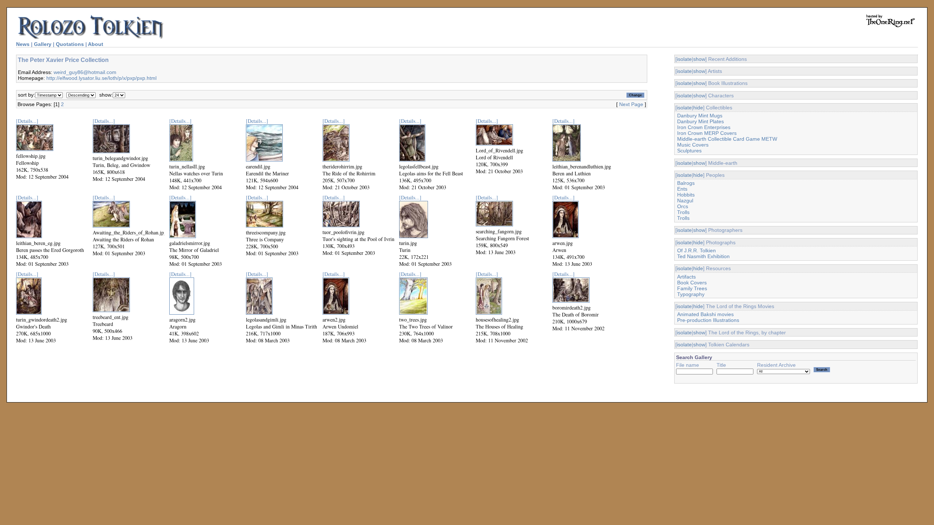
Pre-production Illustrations (708, 320)
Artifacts (686, 277)
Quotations (70, 44)
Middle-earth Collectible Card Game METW (727, 139)
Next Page (631, 104)
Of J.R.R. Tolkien (696, 250)
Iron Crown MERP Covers (707, 133)
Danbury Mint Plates (700, 121)
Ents (682, 189)
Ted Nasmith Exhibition (703, 256)
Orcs (682, 206)
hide (698, 107)
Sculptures (689, 150)
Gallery (42, 44)
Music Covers (693, 145)
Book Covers (692, 282)
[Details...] (27, 120)
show (699, 59)
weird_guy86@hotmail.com (85, 72)
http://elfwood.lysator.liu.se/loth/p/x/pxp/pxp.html (101, 78)
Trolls (683, 212)
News (23, 44)
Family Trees (692, 288)
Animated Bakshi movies (705, 314)
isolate (684, 59)
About (95, 44)
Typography (691, 294)
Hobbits (686, 195)
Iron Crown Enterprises (703, 127)
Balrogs (686, 183)
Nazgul (685, 200)
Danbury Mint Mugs (699, 115)
